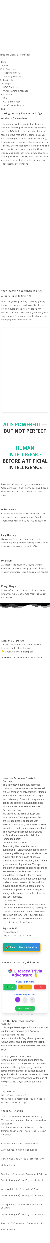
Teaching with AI (11, 72)
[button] (25, 58)
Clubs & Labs (6, 80)
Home (3, 62)
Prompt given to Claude (15, 842)
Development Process (14, 810)
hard (40, 987)
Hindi (2, 109)
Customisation (10, 900)
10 (32, 1000)
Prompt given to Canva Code (16, 1056)
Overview (7, 781)
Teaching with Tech (13, 76)
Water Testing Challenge (15, 91)
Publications (6, 94)
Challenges (5, 83)
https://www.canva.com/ (13, 1095)
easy (10, 987)
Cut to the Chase (11, 101)
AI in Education (8, 69)
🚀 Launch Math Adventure (21, 947)
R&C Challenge (11, 87)
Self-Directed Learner (14, 105)
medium (25, 987)
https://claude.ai (11, 932)
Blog (5, 98)
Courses (4, 65)
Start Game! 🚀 (25, 1008)
